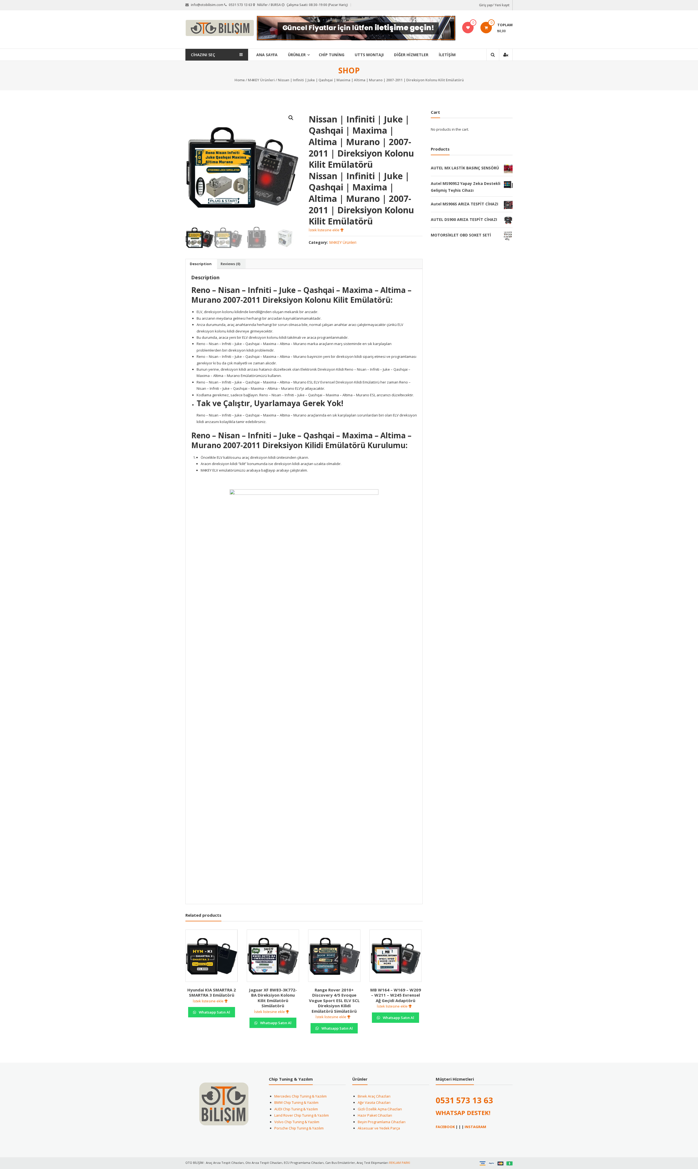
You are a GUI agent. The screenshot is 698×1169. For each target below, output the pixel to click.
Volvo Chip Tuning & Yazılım (296, 1121)
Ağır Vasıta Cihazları (374, 1102)
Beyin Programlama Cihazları (381, 1121)
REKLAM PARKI (399, 1163)
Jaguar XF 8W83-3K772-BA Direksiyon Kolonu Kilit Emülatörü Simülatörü (273, 998)
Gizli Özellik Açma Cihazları (380, 1109)
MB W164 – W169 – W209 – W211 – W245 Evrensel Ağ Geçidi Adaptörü (395, 995)
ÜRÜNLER (297, 54)
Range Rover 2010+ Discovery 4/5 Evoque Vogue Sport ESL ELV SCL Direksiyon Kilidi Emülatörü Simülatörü (334, 1000)
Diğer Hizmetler (411, 54)
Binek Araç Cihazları (374, 1096)
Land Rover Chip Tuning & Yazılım (301, 1115)
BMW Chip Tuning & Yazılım (296, 1102)
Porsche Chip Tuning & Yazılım (299, 1128)
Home (239, 79)
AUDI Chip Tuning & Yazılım (296, 1109)
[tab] (200, 264)
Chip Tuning (331, 54)
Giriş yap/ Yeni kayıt (494, 5)
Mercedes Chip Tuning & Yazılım (300, 1096)
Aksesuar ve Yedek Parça (379, 1128)
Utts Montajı (369, 54)
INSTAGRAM (475, 1126)
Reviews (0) (230, 263)
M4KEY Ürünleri (261, 79)
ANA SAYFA (267, 54)
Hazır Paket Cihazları (375, 1115)
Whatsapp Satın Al (214, 1012)
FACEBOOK (445, 1126)
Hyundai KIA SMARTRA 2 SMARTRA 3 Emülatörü (211, 992)
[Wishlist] (468, 27)
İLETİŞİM (447, 54)
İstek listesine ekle (324, 229)
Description (201, 263)
